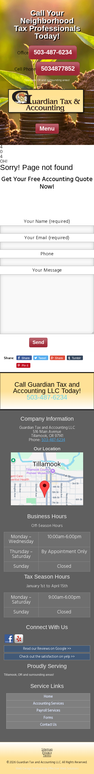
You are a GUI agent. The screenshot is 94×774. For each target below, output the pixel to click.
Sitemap (47, 749)
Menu (47, 128)
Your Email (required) (47, 238)
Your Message (47, 270)
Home (48, 697)
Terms (47, 755)
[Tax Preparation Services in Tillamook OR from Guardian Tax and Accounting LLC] (47, 102)
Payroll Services (48, 711)
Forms (48, 718)
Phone (47, 254)
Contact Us (48, 725)
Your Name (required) (47, 221)
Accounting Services (48, 704)
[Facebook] (9, 638)
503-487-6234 (53, 52)
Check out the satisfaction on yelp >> (47, 657)
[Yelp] (18, 638)
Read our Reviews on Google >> (47, 649)
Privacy (47, 752)
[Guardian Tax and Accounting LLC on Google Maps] (47, 504)
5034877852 (58, 68)
